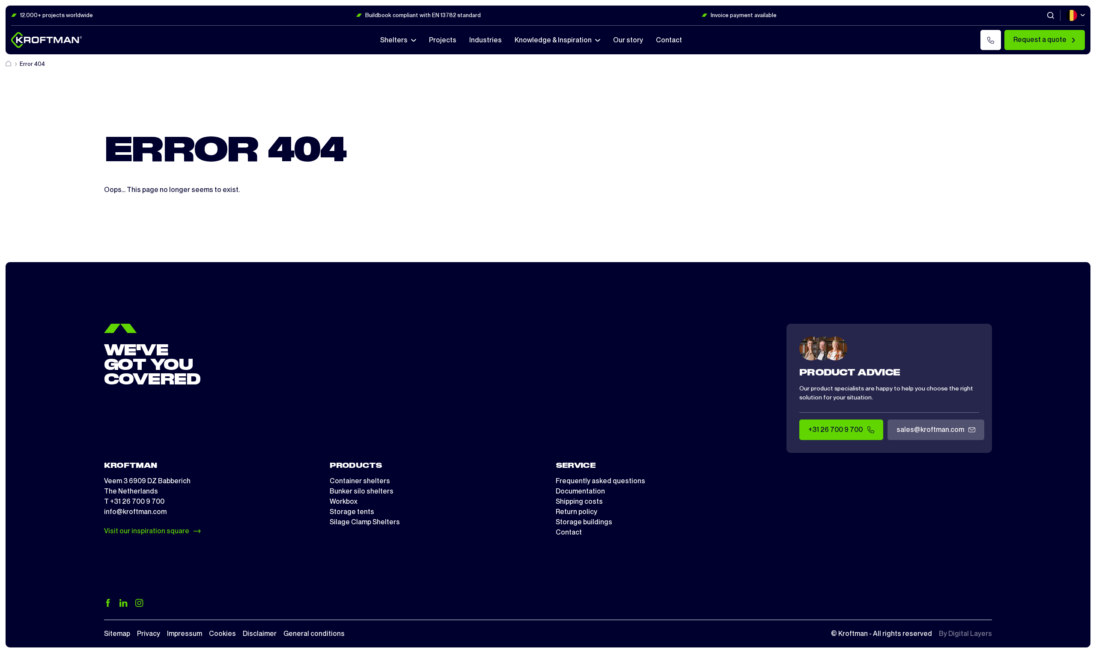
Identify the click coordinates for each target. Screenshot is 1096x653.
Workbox (343, 501)
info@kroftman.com (135, 512)
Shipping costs (579, 501)
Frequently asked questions (600, 481)
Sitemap (117, 633)
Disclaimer (260, 633)
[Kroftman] (46, 40)
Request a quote (1039, 39)
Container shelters (360, 481)
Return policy (576, 512)
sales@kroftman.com (930, 429)
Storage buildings (584, 522)
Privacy (148, 633)
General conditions (314, 633)
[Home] (9, 64)
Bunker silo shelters (361, 491)
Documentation (580, 491)
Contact (569, 532)
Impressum (184, 633)
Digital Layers (970, 633)
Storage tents (352, 512)
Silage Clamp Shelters (365, 522)
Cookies (222, 633)
